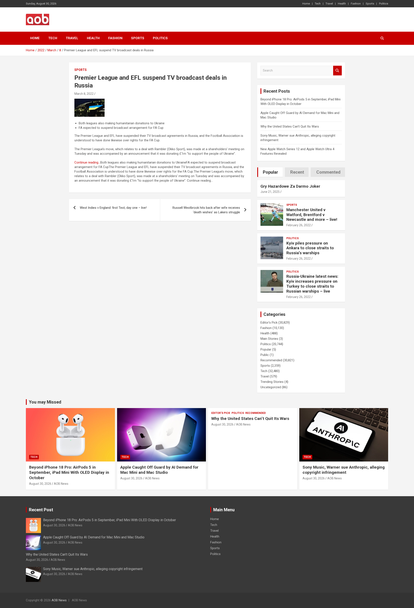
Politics (383, 3)
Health (342, 3)
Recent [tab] (297, 172)
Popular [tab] (270, 172)
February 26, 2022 (298, 225)
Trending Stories (272, 382)
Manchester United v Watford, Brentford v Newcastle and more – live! (311, 214)
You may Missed (45, 402)
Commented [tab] (328, 172)
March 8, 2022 (84, 93)
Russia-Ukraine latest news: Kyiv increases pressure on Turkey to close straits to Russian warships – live (312, 283)
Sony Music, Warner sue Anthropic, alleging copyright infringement (344, 470)
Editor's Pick (269, 322)
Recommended (271, 360)
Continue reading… (87, 162)
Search (337, 70)
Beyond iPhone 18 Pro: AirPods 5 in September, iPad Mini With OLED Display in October (69, 472)
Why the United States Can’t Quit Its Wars (289, 126)
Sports (370, 3)
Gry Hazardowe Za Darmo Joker (290, 186)
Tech (318, 3)
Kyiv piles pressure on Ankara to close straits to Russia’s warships (310, 248)
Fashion (356, 3)
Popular (265, 349)
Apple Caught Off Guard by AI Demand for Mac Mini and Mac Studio (159, 470)
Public (264, 355)
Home (306, 3)
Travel (329, 3)
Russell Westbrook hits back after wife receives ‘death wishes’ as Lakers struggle (206, 210)
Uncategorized (270, 387)
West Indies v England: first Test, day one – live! (113, 208)
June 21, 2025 (270, 191)
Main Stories (269, 339)
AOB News (61, 483)
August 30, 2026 (40, 483)
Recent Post (41, 509)
